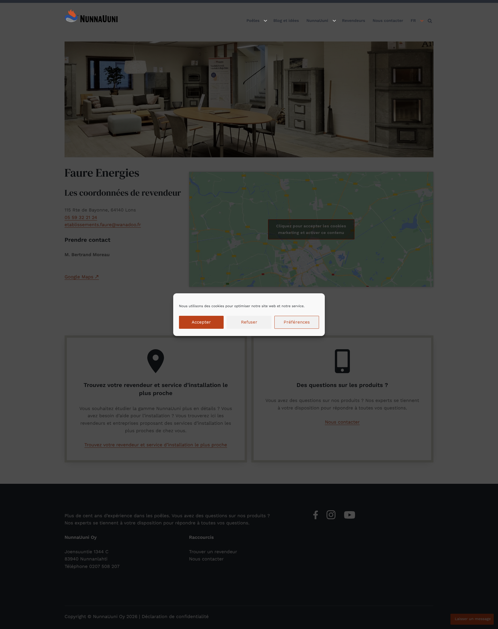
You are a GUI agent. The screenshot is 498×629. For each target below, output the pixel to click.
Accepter (201, 322)
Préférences (297, 322)
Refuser (249, 322)
